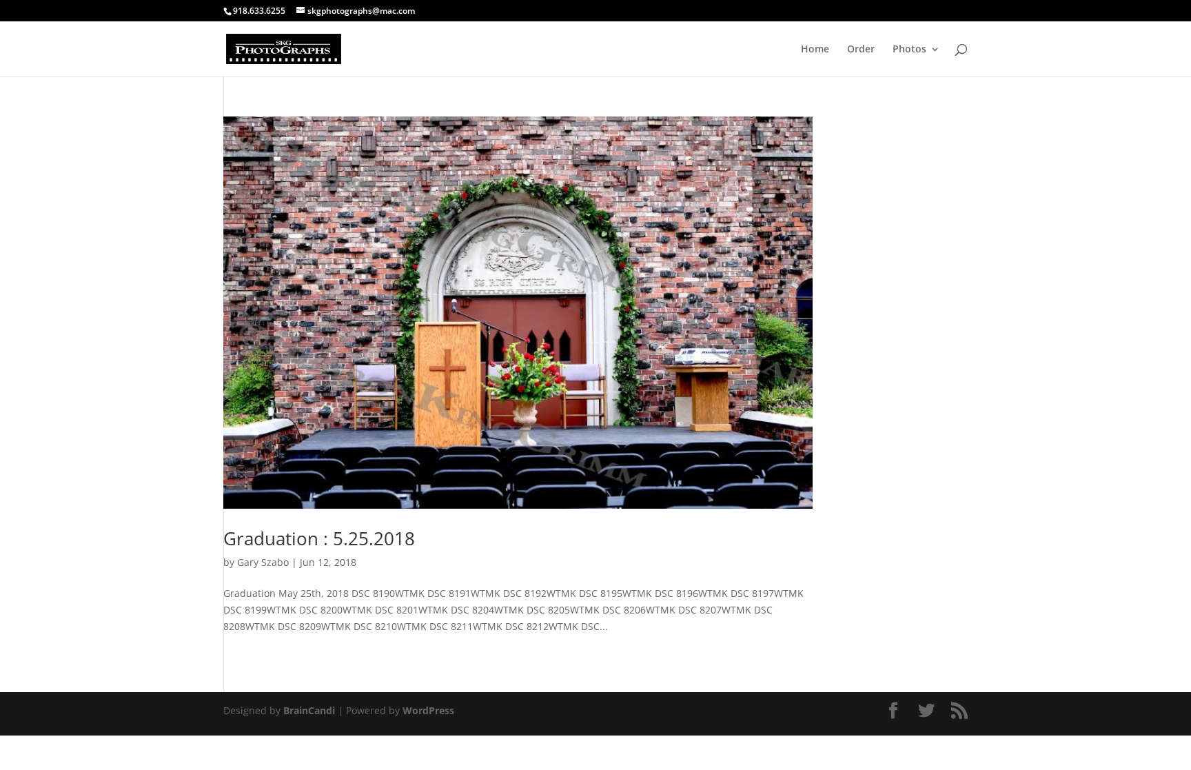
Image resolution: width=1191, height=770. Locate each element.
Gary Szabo (263, 562)
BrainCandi (309, 710)
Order (861, 49)
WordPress (428, 710)
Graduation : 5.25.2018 (319, 538)
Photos (909, 49)
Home (815, 49)
